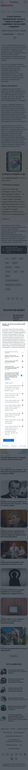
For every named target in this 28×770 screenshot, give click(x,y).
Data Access (14, 445)
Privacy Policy (22, 445)
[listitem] (14, 352)
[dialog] (14, 385)
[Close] (24, 324)
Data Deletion (5, 445)
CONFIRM (8, 440)
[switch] (22, 356)
